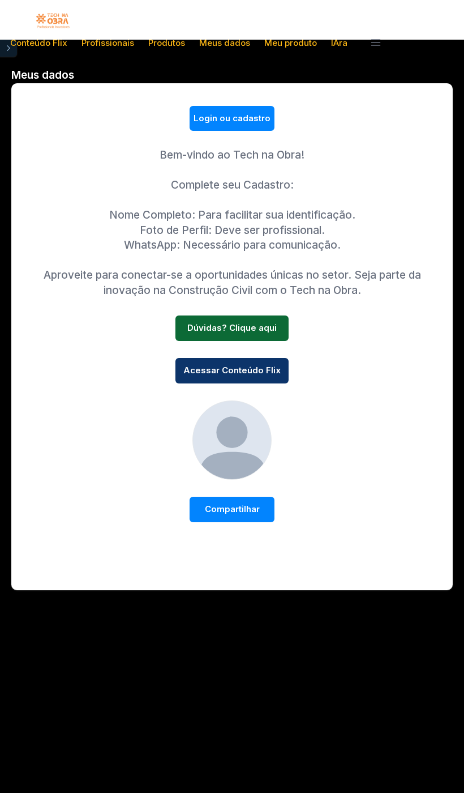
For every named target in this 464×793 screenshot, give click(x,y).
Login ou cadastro (232, 118)
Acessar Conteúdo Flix (232, 370)
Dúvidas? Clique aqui (232, 327)
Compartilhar (232, 509)
